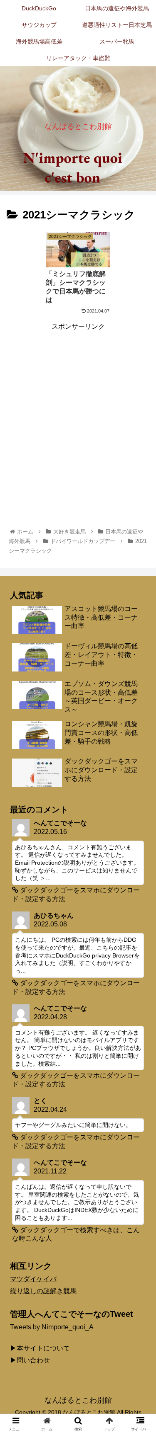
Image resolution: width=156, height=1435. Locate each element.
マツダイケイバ (33, 1278)
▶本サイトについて (40, 1348)
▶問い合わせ (30, 1360)
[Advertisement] (78, 410)
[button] (139, 960)
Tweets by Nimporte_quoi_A (52, 1327)
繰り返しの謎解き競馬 (43, 1290)
